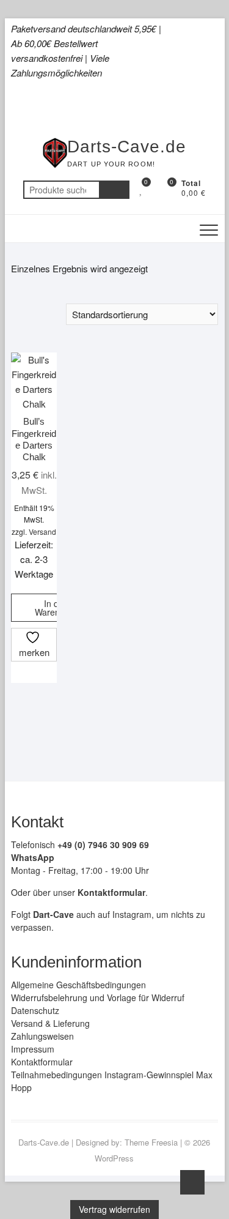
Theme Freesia (151, 1142)
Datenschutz (35, 1010)
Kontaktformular (42, 1062)
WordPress (114, 1158)
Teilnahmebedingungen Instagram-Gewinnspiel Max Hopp (112, 1081)
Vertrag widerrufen (114, 1209)
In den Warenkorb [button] (56, 607)
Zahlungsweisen (42, 1036)
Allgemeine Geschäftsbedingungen (78, 985)
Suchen (114, 190)
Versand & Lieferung (50, 1023)
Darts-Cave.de (126, 146)
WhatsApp (32, 857)
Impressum (32, 1049)
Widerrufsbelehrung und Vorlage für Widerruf (97, 997)
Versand (42, 531)
